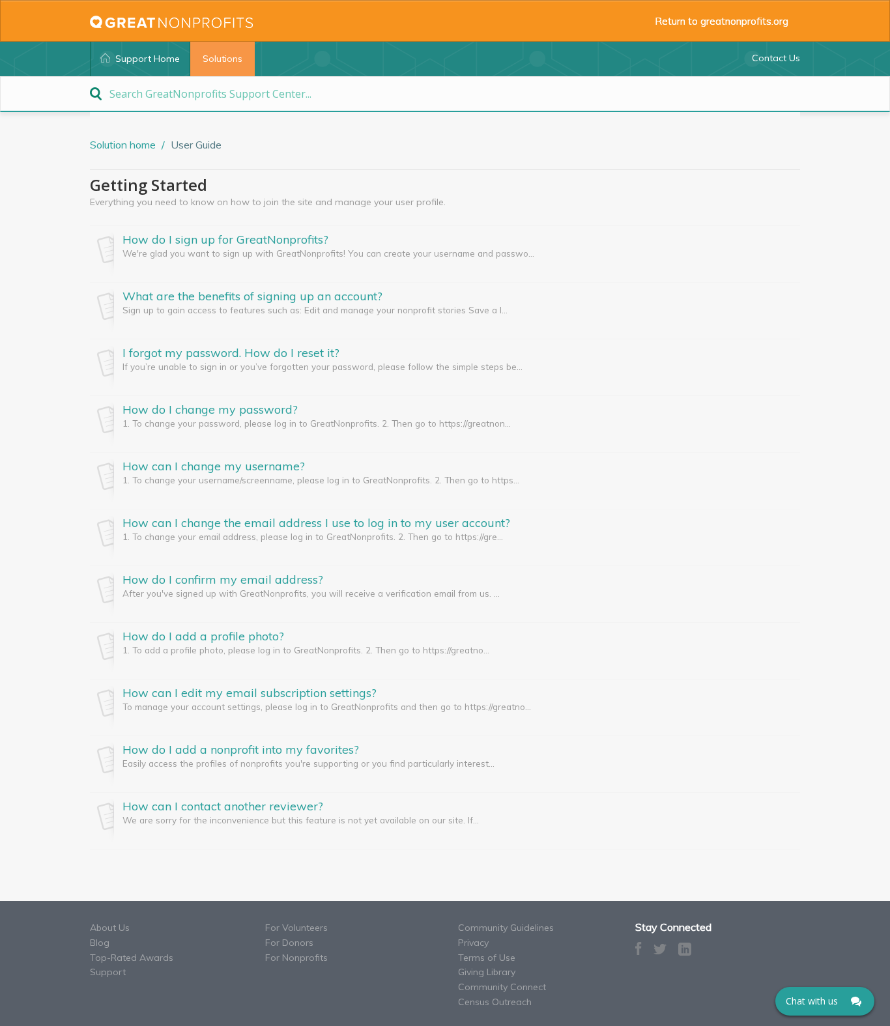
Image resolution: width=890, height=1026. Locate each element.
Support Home (147, 58)
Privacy (473, 942)
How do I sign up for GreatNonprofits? (225, 240)
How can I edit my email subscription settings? (249, 693)
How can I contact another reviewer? (222, 806)
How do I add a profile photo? (203, 636)
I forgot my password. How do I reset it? (230, 353)
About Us (110, 927)
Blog (99, 942)
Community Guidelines (506, 927)
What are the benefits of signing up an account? (252, 296)
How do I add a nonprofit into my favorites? (240, 750)
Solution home (124, 144)
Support (108, 972)
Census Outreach (495, 1002)
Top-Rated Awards (131, 957)
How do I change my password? (210, 410)
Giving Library (486, 972)
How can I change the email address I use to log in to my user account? (316, 523)
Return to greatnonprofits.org (727, 20)
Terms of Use (486, 957)
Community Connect (502, 987)
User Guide (196, 144)
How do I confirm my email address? (222, 580)
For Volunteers (296, 927)
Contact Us (776, 58)
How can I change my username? (213, 466)
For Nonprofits (296, 957)
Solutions (222, 58)
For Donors (289, 942)
